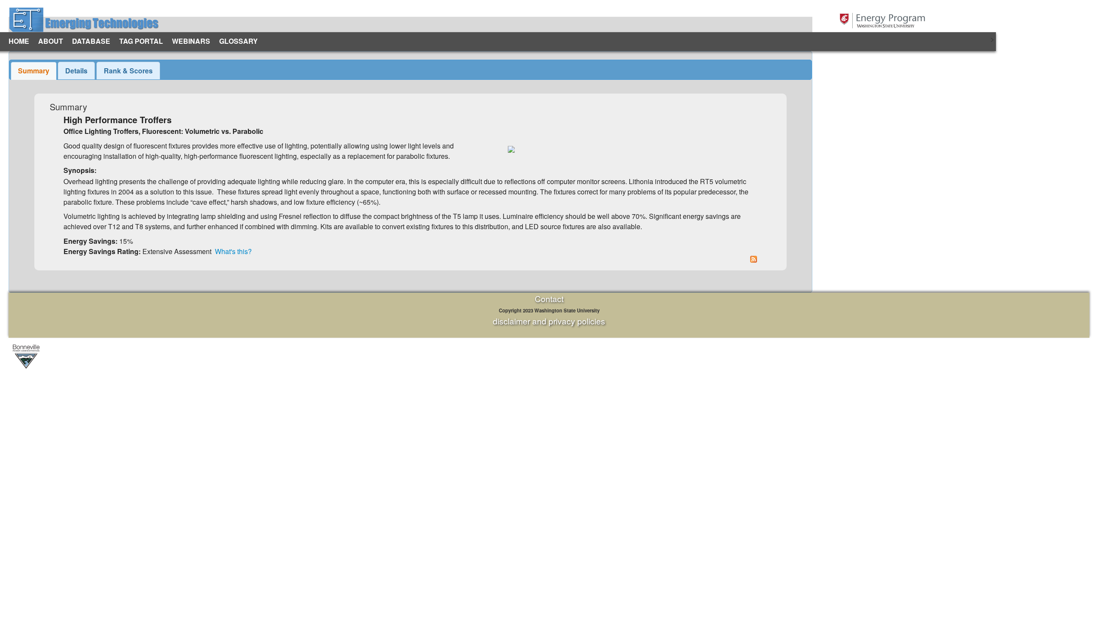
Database (91, 41)
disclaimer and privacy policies (549, 321)
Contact (549, 298)
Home (19, 41)
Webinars (191, 41)
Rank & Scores (128, 71)
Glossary (238, 41)
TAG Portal (141, 41)
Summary (33, 71)
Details (76, 71)
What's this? (233, 251)
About (50, 41)
